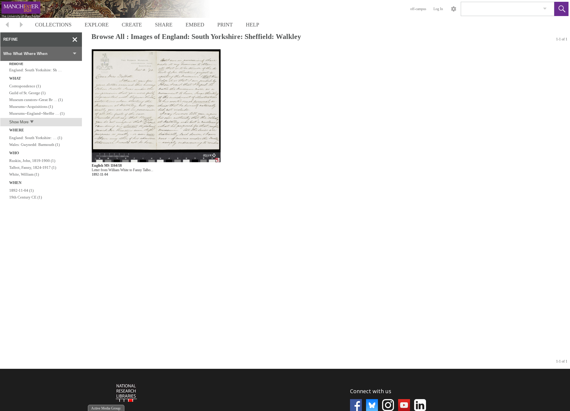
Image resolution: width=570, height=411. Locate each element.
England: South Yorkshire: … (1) (35, 138)
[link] (545, 9)
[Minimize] (75, 39)
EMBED (195, 25)
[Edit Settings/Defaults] (453, 9)
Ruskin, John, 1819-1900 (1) (32, 160)
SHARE (163, 25)
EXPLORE (97, 25)
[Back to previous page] (7, 25)
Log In (438, 9)
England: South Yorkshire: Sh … (35, 70)
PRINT (225, 25)
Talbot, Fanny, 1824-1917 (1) (32, 167)
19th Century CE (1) (25, 197)
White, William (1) (24, 174)
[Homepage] (112, 9)
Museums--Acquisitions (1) (31, 106)
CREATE (132, 25)
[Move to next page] (21, 25)
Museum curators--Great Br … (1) (36, 99)
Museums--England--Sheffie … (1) (36, 113)
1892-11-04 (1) (21, 190)
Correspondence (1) (25, 86)
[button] (561, 9)
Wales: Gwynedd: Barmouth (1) (34, 144)
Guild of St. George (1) (27, 93)
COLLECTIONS (53, 25)
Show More (18, 122)
